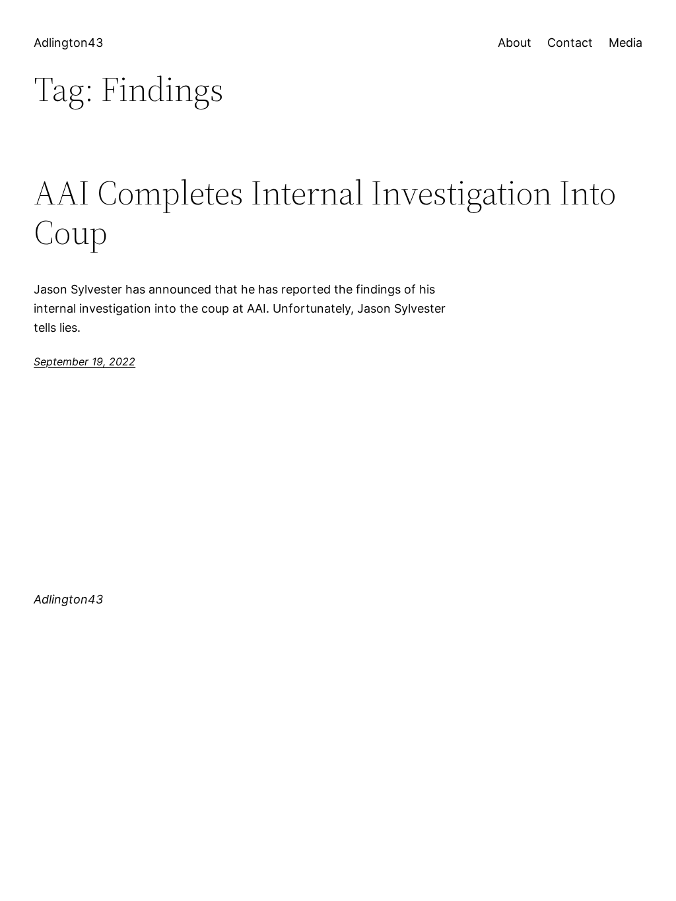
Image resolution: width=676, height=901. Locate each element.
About (514, 42)
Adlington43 (68, 42)
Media (625, 42)
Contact (570, 42)
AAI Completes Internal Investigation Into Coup (325, 212)
